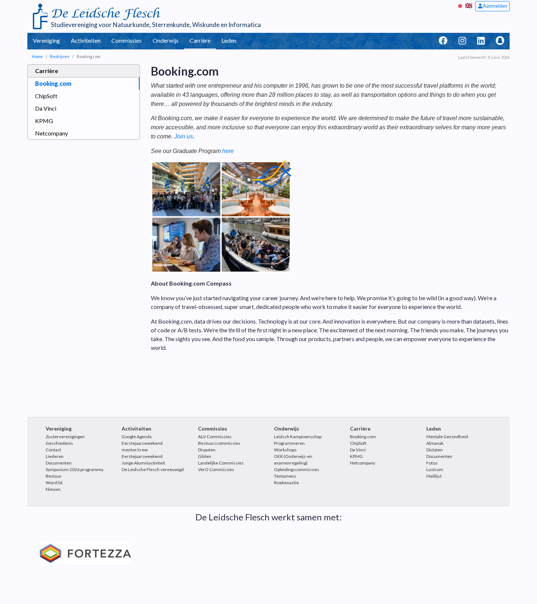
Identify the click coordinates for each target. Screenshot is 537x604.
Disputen (207, 449)
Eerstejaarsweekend (142, 456)
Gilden (204, 456)
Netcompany (51, 133)
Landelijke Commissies (221, 463)
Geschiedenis (59, 443)
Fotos (432, 463)
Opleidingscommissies (296, 469)
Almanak (434, 443)
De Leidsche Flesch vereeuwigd (153, 469)
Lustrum (434, 469)
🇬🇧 (468, 5)
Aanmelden (494, 6)
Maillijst (434, 476)
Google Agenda (137, 436)
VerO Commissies (216, 469)
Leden (228, 40)
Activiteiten (85, 40)
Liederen (55, 456)
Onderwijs (166, 40)
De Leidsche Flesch (105, 13)
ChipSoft (46, 95)
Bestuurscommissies (219, 443)
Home (37, 56)
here (228, 151)
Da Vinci (45, 108)
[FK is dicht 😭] (461, 5)
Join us (183, 136)
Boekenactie (286, 482)
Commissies (126, 40)
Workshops (285, 449)
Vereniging (46, 40)
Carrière (200, 40)
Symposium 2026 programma (74, 469)
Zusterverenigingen (65, 436)
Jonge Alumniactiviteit (143, 463)
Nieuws (53, 489)
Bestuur (54, 476)
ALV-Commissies (215, 436)
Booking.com (53, 83)
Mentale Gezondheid (447, 436)
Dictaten (434, 449)
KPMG (44, 120)
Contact (53, 449)
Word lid (54, 482)
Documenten (59, 463)
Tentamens (285, 476)
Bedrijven (59, 56)
